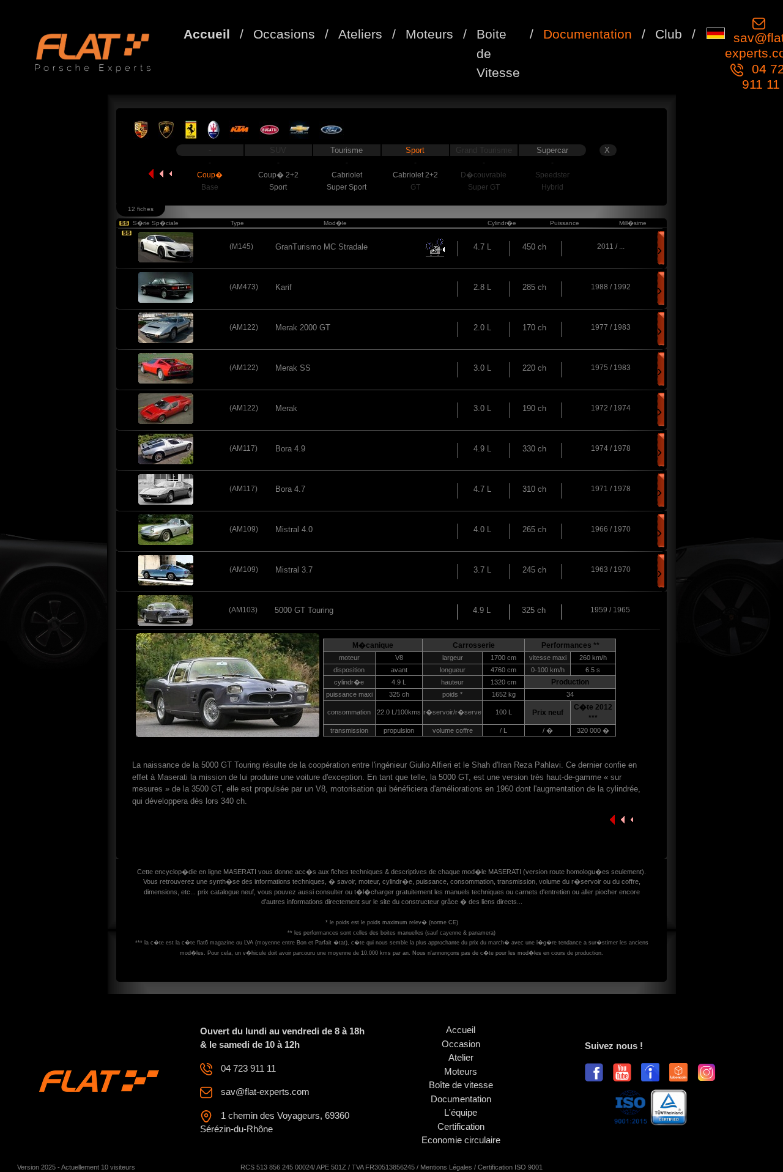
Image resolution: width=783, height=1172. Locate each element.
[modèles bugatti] (269, 129)
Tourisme (346, 150)
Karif (283, 287)
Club (668, 34)
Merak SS (293, 368)
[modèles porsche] (141, 129)
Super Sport (346, 187)
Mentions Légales (446, 1167)
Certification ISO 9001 (510, 1167)
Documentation (587, 34)
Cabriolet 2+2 (415, 175)
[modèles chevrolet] (299, 129)
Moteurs (429, 34)
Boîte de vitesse (461, 1085)
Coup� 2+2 (278, 175)
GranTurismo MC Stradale (321, 246)
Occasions (284, 34)
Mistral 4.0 (294, 529)
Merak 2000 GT (302, 327)
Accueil (207, 34)
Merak (286, 408)
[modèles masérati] (213, 129)
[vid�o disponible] (435, 247)
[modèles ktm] (239, 129)
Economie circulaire (460, 1140)
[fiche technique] (165, 246)
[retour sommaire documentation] (160, 173)
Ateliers (360, 34)
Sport (415, 150)
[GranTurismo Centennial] (127, 233)
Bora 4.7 (290, 489)
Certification (460, 1126)
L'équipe (460, 1112)
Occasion (461, 1044)
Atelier (460, 1057)
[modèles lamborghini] (166, 129)
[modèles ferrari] (191, 129)
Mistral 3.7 (294, 569)
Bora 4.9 (290, 448)
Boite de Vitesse (498, 53)
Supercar (552, 150)
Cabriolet (347, 175)
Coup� (210, 175)
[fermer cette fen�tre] (621, 818)
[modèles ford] (331, 129)
